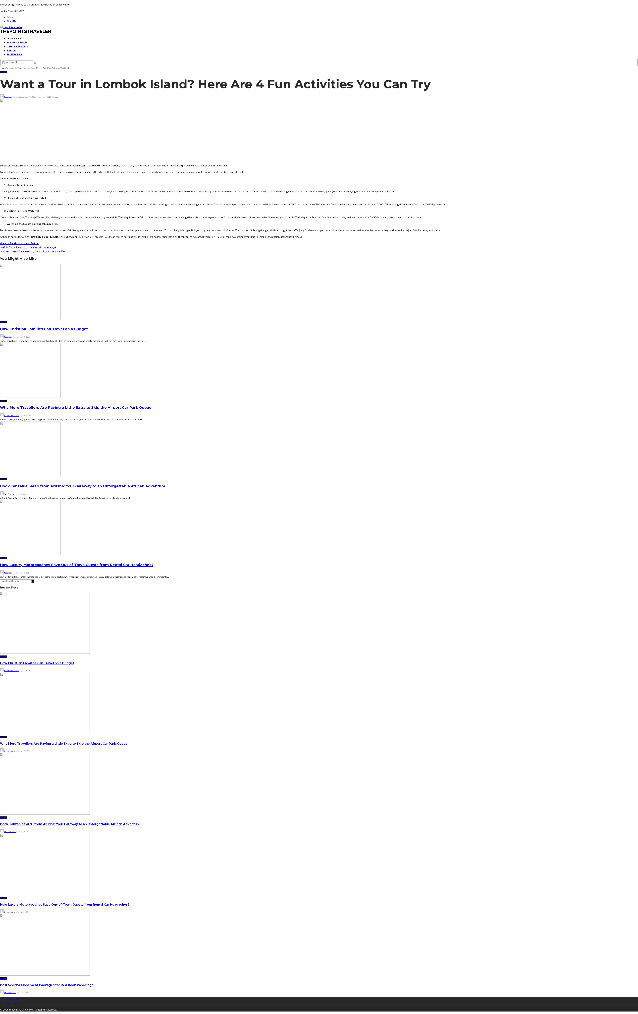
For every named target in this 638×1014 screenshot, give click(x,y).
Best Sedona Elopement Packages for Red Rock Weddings (46, 985)
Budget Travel (17, 42)
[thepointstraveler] (11, 27)
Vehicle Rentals (17, 46)
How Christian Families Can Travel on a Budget (44, 329)
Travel (11, 50)
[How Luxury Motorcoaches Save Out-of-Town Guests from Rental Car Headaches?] (30, 554)
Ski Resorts (14, 54)
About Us (11, 21)
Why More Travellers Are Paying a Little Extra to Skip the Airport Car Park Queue (75, 407)
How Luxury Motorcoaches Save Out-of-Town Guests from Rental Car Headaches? (76, 565)
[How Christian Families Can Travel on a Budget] (30, 318)
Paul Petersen (10, 494)
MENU (66, 4)
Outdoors (14, 38)
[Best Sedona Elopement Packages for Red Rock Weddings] (45, 974)
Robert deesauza (11, 97)
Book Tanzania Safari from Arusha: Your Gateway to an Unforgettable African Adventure (82, 486)
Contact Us (12, 17)
